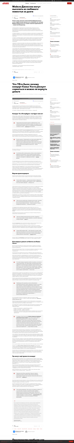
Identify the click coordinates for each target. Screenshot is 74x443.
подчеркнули (27, 126)
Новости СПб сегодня (24, 428)
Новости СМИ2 (14, 80)
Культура (34, 428)
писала (25, 219)
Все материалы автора (23, 18)
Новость (15, 428)
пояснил (21, 166)
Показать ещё (52, 122)
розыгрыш (28, 130)
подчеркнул (24, 377)
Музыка (41, 428)
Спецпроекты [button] (33, 3)
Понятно (71, 441)
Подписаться (43, 0)
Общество (38, 428)
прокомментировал (36, 394)
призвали (37, 156)
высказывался (22, 237)
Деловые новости (30, 428)
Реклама (44, 3)
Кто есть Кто (49, 3)
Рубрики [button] (27, 3)
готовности (15, 367)
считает (31, 234)
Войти (69, 3)
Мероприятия (39, 3)
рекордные (14, 363)
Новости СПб (19, 428)
